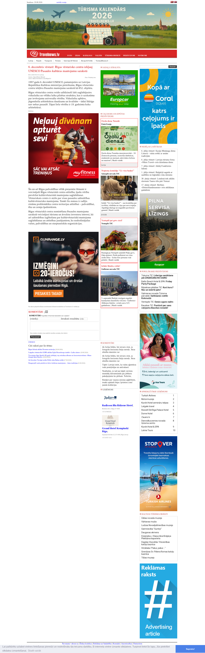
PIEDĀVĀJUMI (129, 55)
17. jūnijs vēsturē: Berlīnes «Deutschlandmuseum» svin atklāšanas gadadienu (157, 187)
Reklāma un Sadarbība (102, 644)
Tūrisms (58, 61)
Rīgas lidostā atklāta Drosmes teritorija (41, 349)
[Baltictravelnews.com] (175, 2)
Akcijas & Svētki (87, 61)
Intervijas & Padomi (71, 61)
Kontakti (116, 644)
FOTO (69, 55)
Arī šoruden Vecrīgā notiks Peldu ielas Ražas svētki (46, 360)
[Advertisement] (119, 324)
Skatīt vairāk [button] (34, 650)
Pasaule (38, 61)
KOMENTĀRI (36, 311)
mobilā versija (61, 2)
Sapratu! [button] (190, 649)
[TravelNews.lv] (172, 2)
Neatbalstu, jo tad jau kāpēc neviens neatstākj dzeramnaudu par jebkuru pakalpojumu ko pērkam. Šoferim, (117, 373)
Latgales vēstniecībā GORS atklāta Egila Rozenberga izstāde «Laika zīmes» (54, 352)
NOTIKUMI (142, 55)
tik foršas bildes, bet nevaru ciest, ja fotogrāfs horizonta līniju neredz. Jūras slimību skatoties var (118, 349)
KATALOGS (87, 55)
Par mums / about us (70, 644)
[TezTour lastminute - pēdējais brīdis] (172, 147)
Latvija (30, 61)
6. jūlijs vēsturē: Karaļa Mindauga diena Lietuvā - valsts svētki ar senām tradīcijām (158, 153)
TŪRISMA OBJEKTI (112, 55)
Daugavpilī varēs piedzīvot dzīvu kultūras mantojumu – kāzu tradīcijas (52, 363)
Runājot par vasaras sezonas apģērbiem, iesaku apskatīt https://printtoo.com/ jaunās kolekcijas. (119, 382)
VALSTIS (98, 55)
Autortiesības (126, 644)
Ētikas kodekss (86, 644)
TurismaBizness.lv (102, 61)
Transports (48, 61)
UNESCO (31, 342)
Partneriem (137, 644)
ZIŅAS (77, 55)
